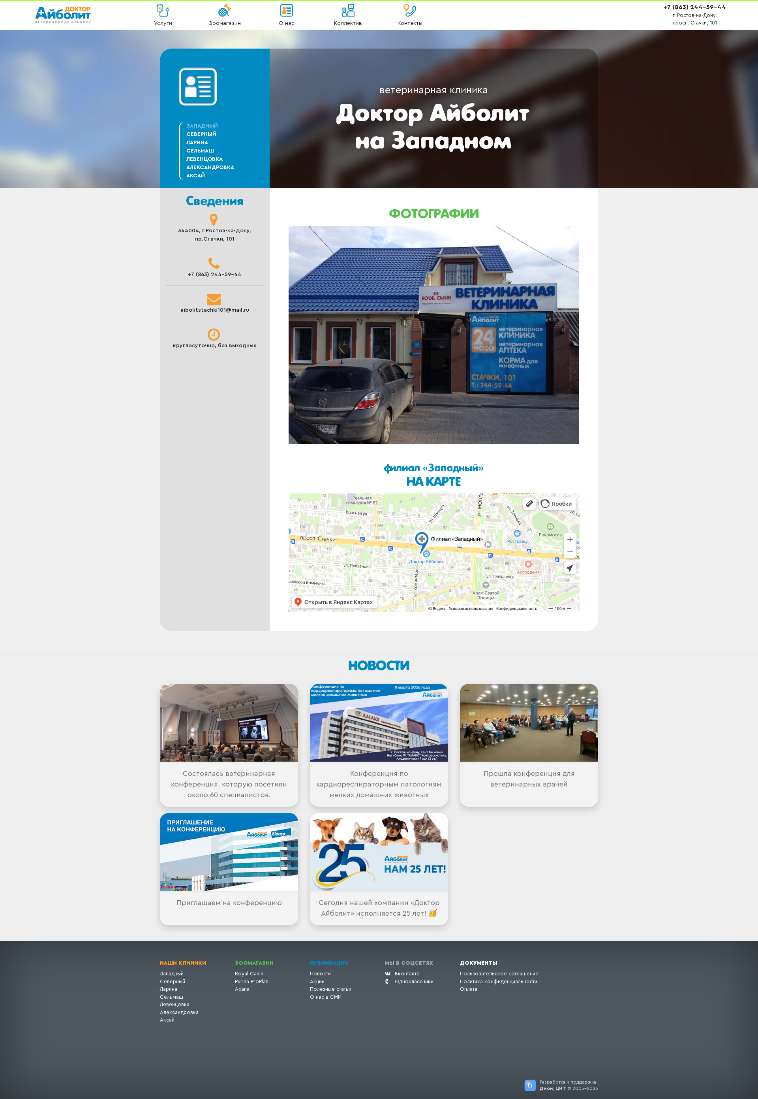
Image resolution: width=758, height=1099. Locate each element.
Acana (242, 989)
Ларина (197, 142)
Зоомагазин (225, 23)
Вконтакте (407, 973)
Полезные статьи (330, 989)
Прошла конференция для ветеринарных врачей (529, 779)
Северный (201, 134)
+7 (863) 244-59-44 (694, 7)
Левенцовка (204, 159)
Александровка (210, 167)
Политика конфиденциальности (498, 981)
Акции (317, 981)
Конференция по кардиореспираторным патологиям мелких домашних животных (379, 784)
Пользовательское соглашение (499, 973)
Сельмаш (200, 151)
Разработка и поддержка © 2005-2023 (569, 1085)
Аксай (195, 176)
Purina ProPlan (251, 981)
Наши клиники (183, 963)
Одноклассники (414, 981)
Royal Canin (249, 973)
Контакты (410, 23)
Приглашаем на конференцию (229, 902)
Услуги (163, 23)
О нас (287, 23)
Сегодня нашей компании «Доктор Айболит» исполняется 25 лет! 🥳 (379, 908)
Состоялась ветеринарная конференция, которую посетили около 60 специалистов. (229, 784)
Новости (320, 973)
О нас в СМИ (325, 996)
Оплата (468, 989)
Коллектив (348, 23)
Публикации (329, 963)
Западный (172, 973)
